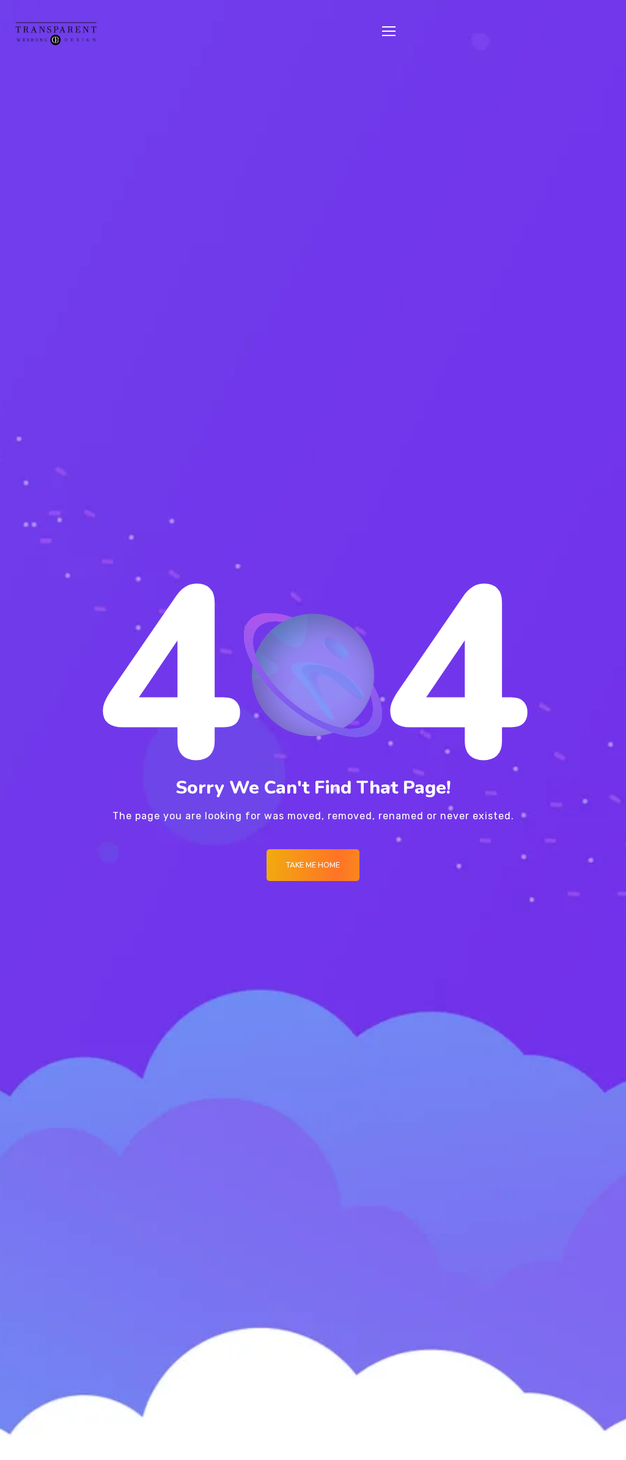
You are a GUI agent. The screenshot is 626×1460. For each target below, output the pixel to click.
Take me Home (313, 865)
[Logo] (56, 33)
